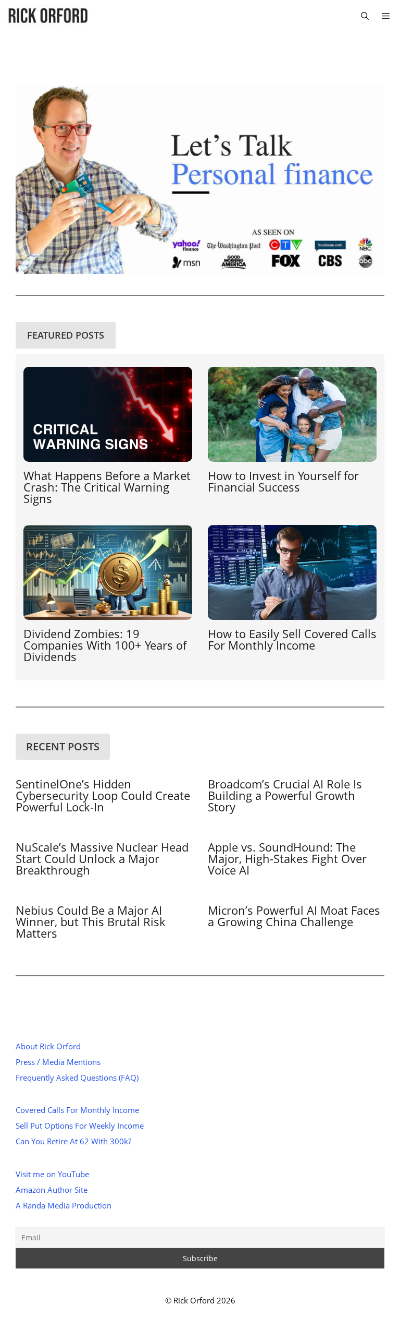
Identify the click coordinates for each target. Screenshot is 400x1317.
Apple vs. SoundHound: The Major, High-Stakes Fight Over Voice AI (287, 858)
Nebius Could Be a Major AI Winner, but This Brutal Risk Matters (91, 921)
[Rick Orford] (47, 15)
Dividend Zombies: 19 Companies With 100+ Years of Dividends (104, 645)
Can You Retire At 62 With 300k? (73, 1141)
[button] (365, 15)
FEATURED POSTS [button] (65, 335)
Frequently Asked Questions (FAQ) (77, 1077)
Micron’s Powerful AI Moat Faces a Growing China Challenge (294, 915)
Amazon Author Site (52, 1189)
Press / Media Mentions (58, 1062)
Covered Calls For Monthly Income (77, 1110)
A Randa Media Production (63, 1205)
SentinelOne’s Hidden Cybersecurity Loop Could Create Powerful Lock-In (103, 795)
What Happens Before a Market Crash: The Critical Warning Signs (107, 487)
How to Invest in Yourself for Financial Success (283, 481)
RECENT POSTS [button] (62, 746)
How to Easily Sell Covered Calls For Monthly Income (292, 639)
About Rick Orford (48, 1046)
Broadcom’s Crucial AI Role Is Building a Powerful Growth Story (285, 795)
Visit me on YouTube (52, 1174)
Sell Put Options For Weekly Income (80, 1125)
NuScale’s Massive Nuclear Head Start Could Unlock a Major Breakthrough (102, 858)
